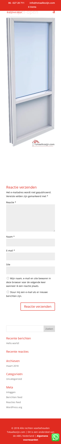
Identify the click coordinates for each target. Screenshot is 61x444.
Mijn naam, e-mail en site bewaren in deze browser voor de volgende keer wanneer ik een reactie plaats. (28, 282)
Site (8, 264)
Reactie (11, 202)
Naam (10, 236)
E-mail (10, 250)
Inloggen (11, 392)
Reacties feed (13, 402)
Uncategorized (14, 378)
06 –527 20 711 (16, 2)
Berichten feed (14, 397)
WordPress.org (14, 407)
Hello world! (12, 343)
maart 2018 (12, 365)
